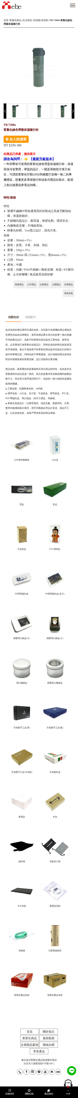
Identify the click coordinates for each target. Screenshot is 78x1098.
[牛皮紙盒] (22, 525)
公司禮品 (31, 284)
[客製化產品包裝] (22, 971)
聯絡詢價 (48, 1045)
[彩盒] (55, 480)
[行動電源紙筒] (55, 926)
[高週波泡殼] (55, 882)
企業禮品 (44, 284)
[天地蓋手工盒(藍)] (55, 703)
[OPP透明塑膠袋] (22, 436)
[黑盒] (22, 480)
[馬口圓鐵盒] (22, 659)
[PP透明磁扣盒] (22, 570)
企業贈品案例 (29, 1045)
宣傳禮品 (68, 284)
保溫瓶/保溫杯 (40, 20)
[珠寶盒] (22, 793)
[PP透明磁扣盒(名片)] (55, 570)
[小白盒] (55, 436)
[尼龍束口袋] (55, 837)
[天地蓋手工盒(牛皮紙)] (22, 748)
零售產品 (39, 1051)
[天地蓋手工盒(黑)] (22, 703)
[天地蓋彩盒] (55, 748)
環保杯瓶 (68, 293)
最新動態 (48, 1038)
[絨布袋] (22, 837)
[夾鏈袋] (22, 926)
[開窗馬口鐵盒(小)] (55, 614)
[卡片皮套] (22, 882)
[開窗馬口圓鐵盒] (55, 659)
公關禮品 (56, 284)
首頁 (6, 20)
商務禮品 (19, 284)
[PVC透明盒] (55, 525)
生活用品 (27, 20)
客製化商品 (15, 20)
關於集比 (48, 1031)
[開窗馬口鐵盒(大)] (22, 614)
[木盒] (55, 793)
